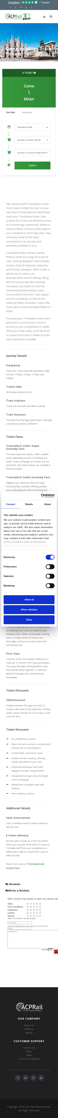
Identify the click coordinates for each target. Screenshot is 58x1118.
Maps (29, 1055)
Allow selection (29, 609)
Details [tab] (29, 504)
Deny (29, 619)
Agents (29, 1032)
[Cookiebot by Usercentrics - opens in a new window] (41, 496)
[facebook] (10, 7)
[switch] (50, 566)
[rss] (15, 7)
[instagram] (31, 7)
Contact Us (29, 1047)
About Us (29, 1025)
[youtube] (26, 7)
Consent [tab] (10, 504)
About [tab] (47, 504)
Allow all (29, 599)
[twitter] (21, 7)
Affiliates (29, 1028)
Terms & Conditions (29, 1058)
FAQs (29, 1051)
